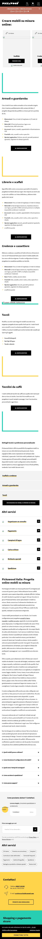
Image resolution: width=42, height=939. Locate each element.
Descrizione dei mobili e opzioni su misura (21, 432)
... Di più (33, 927)
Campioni (32, 780)
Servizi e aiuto (21, 887)
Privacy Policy (32, 766)
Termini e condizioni (21, 918)
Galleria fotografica (18, 789)
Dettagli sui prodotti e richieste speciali (14, 793)
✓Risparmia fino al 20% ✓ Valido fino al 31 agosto (19, 8)
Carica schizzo (13, 478)
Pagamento (12, 460)
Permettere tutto (21, 935)
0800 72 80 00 (20, 815)
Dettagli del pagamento (17, 861)
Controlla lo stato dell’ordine (11, 785)
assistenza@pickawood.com (24, 822)
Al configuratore (21, 130)
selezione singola (35, 930)
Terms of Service (6, 768)
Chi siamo (6, 780)
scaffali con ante (14, 550)
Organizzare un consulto (17, 450)
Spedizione (12, 497)
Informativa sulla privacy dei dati (21, 914)
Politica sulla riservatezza (9, 930)
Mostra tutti (32, 793)
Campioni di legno (15, 469)
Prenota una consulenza (19, 780)
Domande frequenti (29, 785)
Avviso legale (21, 909)
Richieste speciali (14, 488)
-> (35, 758)
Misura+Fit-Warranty (23, 875)
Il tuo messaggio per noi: (9, 752)
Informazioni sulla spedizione (19, 881)
